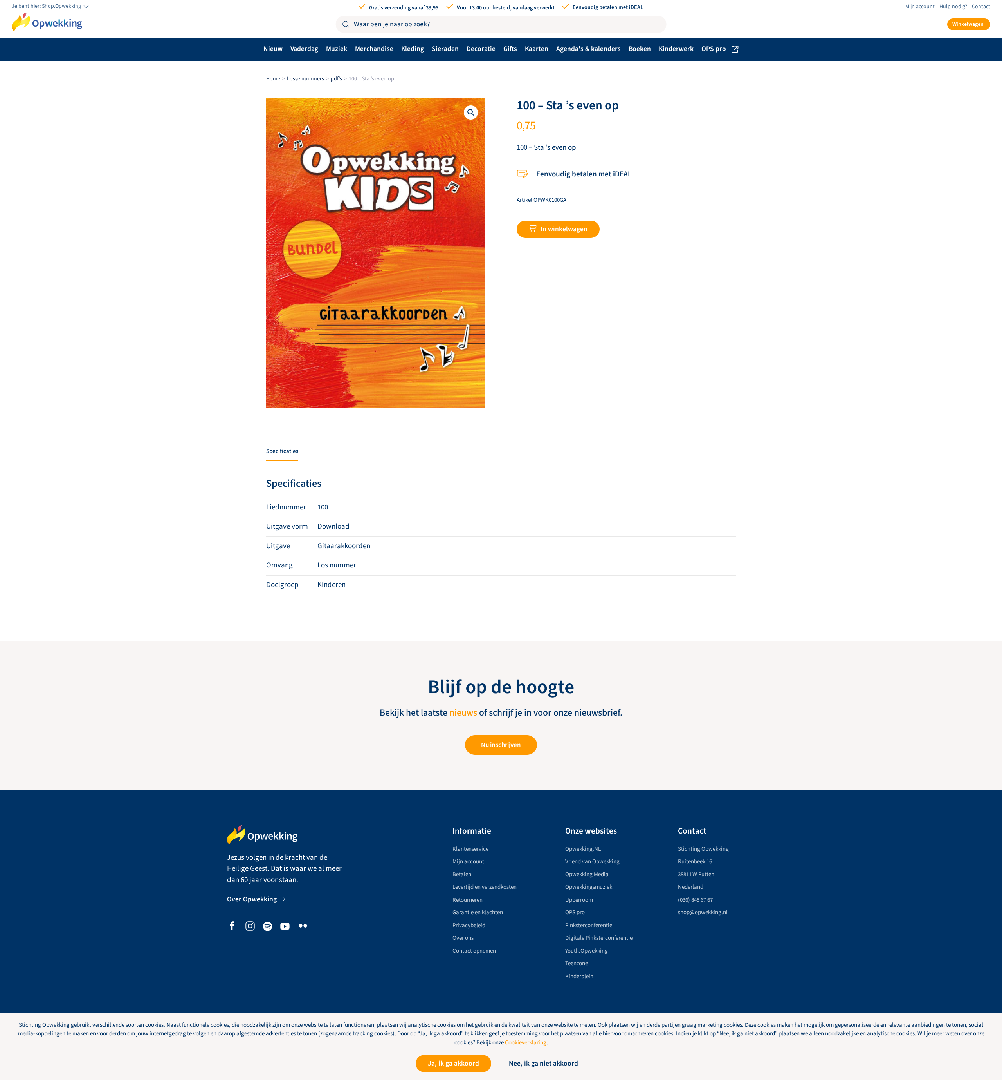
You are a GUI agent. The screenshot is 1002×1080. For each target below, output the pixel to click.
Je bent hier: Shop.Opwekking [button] (47, 6)
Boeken (640, 49)
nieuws (463, 712)
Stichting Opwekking (703, 849)
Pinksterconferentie (588, 925)
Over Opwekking (252, 899)
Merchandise (374, 49)
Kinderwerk (676, 49)
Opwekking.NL (583, 849)
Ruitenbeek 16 (695, 861)
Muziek (336, 49)
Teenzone (576, 963)
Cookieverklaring (525, 1042)
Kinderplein (579, 976)
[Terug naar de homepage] (47, 22)
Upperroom (579, 900)
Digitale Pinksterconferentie (599, 938)
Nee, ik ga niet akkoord (543, 1063)
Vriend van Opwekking (592, 861)
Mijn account (920, 7)
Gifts (510, 49)
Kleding (412, 49)
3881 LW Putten (696, 874)
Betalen (461, 874)
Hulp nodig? (953, 7)
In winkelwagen (564, 229)
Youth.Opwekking (586, 951)
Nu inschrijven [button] (501, 745)
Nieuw (273, 49)
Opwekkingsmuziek (588, 887)
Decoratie (481, 49)
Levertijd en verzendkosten (484, 887)
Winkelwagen (968, 24)
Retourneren (467, 900)
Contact (981, 7)
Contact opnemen (474, 951)
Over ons (463, 938)
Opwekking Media (587, 874)
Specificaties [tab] (282, 451)
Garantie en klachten (477, 912)
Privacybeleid (468, 925)
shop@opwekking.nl (703, 912)
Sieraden (445, 49)
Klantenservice (470, 849)
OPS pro (713, 49)
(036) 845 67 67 (695, 900)
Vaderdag (304, 49)
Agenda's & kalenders (588, 49)
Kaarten (536, 49)
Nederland (690, 887)
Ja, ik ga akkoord (453, 1063)
